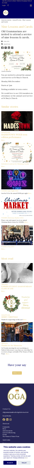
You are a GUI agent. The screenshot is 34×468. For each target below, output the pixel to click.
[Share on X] (6, 48)
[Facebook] (4, 420)
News (4, 429)
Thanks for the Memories (11, 345)
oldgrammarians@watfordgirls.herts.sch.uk (15, 412)
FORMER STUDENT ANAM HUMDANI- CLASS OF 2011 (16, 287)
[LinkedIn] (7, 420)
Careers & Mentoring (9, 432)
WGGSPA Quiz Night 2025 (9, 191)
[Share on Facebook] (2, 48)
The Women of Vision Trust (11, 436)
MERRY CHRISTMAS (9, 317)
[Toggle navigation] (31, 5)
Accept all (10, 462)
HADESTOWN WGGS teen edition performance (14, 136)
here (26, 458)
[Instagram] (10, 420)
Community (6, 427)
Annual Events (17, 20)
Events (5, 434)
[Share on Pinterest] (12, 48)
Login (4, 5)
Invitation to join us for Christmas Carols (15, 164)
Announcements (6, 20)
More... (3, 140)
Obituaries (4, 284)
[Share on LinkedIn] (9, 48)
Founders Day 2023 (7, 246)
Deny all (24, 462)
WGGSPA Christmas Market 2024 (12, 218)
